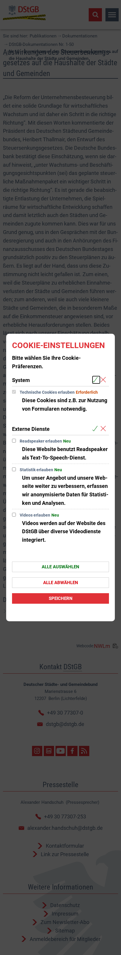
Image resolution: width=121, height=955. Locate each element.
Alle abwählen (60, 582)
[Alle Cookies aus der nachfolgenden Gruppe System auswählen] (96, 379)
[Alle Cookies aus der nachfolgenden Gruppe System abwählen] (104, 379)
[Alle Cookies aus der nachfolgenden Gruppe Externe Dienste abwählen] (104, 428)
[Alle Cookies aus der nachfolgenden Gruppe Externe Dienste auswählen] (96, 428)
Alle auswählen (60, 566)
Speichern (61, 598)
